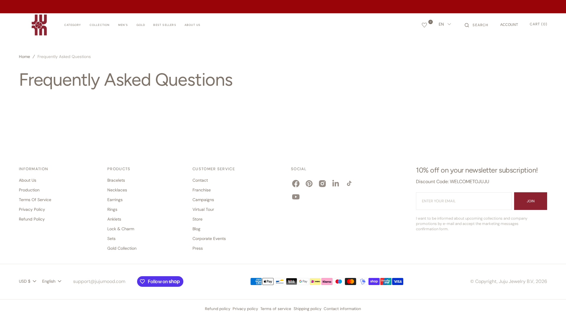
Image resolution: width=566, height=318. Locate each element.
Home (24, 56)
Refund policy (217, 308)
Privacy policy (245, 308)
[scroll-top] (552, 304)
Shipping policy (307, 308)
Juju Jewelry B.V (516, 281)
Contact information (342, 308)
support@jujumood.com (99, 281)
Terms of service (275, 308)
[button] (476, 25)
